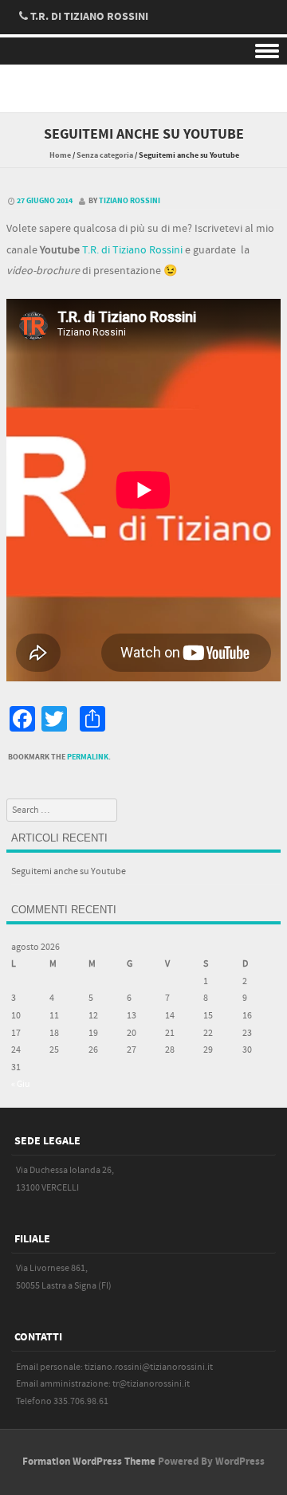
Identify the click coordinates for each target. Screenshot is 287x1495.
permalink (87, 757)
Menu (143, 51)
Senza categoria (105, 155)
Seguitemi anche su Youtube (68, 871)
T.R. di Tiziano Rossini (132, 250)
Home (60, 155)
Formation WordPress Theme (88, 1461)
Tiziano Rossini (129, 200)
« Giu (20, 1084)
